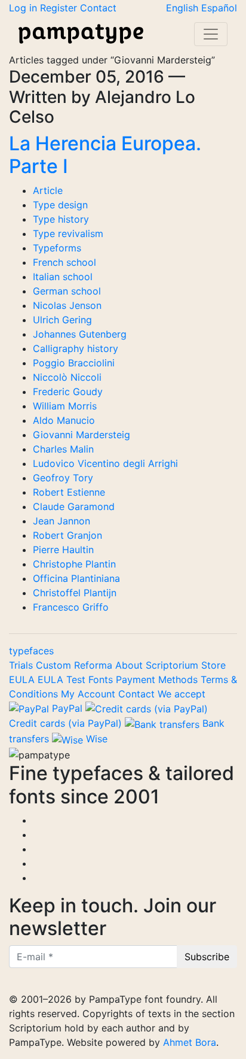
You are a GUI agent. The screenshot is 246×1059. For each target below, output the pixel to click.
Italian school (63, 277)
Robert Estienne (69, 492)
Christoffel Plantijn (74, 593)
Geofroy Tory (63, 478)
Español (219, 8)
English (183, 8)
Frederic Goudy (68, 391)
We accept (181, 694)
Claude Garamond (74, 506)
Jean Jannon (61, 521)
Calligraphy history (75, 348)
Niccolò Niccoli (67, 377)
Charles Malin (63, 449)
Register (60, 8)
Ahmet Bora (189, 1042)
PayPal (67, 708)
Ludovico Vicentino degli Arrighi (105, 463)
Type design (60, 205)
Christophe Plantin (74, 564)
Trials (22, 665)
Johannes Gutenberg (80, 334)
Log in (24, 8)
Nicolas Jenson (67, 305)
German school (67, 291)
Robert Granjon (67, 535)
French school (64, 262)
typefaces (31, 651)
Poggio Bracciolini (74, 363)
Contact (98, 8)
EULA (23, 679)
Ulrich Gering (62, 320)
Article (48, 190)
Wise (95, 739)
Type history (61, 219)
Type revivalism (68, 233)
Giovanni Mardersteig (81, 435)
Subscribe (206, 957)
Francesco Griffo (71, 607)
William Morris (65, 406)
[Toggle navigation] (210, 34)
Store (213, 665)
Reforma (94, 665)
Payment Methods (158, 679)
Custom (55, 665)
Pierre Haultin (63, 550)
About (130, 665)
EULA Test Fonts (77, 679)
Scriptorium (173, 665)
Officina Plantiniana (76, 578)
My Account (88, 694)
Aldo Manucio (64, 420)
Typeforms (57, 248)
